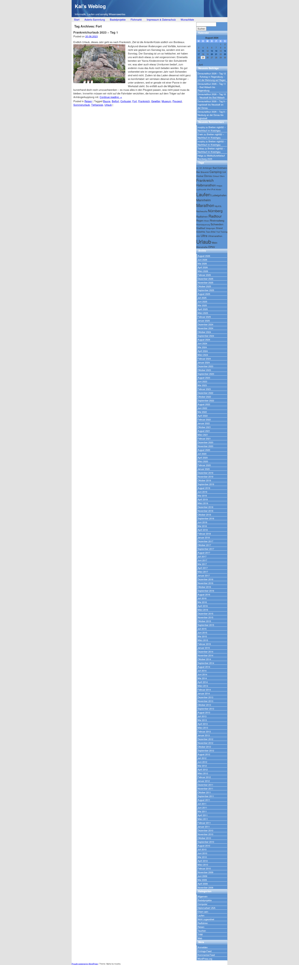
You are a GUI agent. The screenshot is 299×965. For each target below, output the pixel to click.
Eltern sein (203, 911)
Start (76, 19)
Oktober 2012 (204, 746)
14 (216, 50)
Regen (199, 220)
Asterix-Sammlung (94, 19)
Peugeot (177, 101)
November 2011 (205, 788)
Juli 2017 (202, 556)
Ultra (204, 235)
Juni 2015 (202, 632)
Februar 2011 (204, 822)
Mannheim (203, 200)
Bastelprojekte (118, 19)
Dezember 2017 (205, 541)
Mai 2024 (202, 347)
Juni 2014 (202, 674)
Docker (199, 176)
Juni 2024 (202, 343)
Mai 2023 (202, 385)
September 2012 (206, 750)
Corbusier (125, 101)
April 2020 (203, 457)
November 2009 (205, 872)
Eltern (222, 176)
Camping (216, 171)
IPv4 (209, 189)
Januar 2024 (204, 362)
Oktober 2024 (204, 332)
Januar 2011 (204, 826)
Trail (218, 232)
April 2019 (203, 499)
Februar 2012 (204, 777)
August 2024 (204, 339)
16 (225, 50)
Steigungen (210, 228)
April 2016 (203, 606)
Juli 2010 (202, 849)
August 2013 (204, 712)
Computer (202, 904)
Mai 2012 (202, 765)
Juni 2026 (202, 259)
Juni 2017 (202, 560)
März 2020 (203, 461)
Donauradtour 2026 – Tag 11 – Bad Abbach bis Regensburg (212, 87)
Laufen (203, 194)
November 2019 (205, 476)
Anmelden (203, 947)
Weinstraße (201, 247)
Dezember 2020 (205, 442)
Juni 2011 (202, 807)
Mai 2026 (202, 263)
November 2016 (205, 583)
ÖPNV (211, 247)
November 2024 (205, 328)
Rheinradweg (217, 220)
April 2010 (203, 860)
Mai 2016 (202, 602)
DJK (224, 172)
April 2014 (203, 682)
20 (212, 54)
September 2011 (206, 796)
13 (212, 50)
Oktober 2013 (204, 704)
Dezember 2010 (205, 830)
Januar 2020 (204, 469)
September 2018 (206, 518)
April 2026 (203, 267)
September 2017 (206, 548)
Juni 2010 (202, 853)
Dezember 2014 (205, 651)
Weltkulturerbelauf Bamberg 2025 (211, 157)
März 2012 (203, 773)
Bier (198, 172)
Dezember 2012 (205, 739)
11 (203, 50)
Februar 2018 (204, 533)
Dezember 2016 (205, 579)
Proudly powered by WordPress (85, 963)
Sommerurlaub (81, 105)
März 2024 (203, 354)
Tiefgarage (97, 105)
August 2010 (204, 845)
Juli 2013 (202, 716)
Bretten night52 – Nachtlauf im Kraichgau (212, 129)
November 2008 (205, 887)
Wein (214, 242)
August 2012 (204, 754)
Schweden (217, 224)
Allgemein (202, 896)
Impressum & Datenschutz (161, 19)
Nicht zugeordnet (206, 919)
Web (200, 938)
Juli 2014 (202, 670)
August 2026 (204, 256)
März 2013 (203, 727)
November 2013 (205, 701)
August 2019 (204, 488)
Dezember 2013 (205, 697)
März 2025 (203, 313)
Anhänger (207, 167)
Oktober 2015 (204, 621)
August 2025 (204, 294)
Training (223, 231)
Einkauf (216, 176)
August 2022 (204, 404)
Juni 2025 (202, 301)
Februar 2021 (204, 438)
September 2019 (206, 484)
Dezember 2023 (205, 366)
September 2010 (206, 841)
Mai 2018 (202, 526)
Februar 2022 (204, 419)
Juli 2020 (202, 453)
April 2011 (203, 815)
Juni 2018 (202, 522)
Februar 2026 (204, 275)
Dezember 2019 (205, 472)
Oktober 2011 (204, 792)
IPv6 (213, 189)
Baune (106, 101)
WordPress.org (205, 958)
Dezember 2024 (205, 324)
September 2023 (206, 373)
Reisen (88, 101)
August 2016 (204, 594)
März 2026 (203, 271)
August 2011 (204, 800)
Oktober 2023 (204, 370)
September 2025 (206, 290)
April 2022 (203, 415)
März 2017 (203, 571)
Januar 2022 (204, 423)
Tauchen (202, 930)
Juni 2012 (202, 762)
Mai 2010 (202, 857)
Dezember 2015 (205, 613)
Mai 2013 (202, 720)
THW (200, 934)
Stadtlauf (200, 228)
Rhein (206, 220)
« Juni (199, 64)
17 (199, 54)
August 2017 (204, 552)
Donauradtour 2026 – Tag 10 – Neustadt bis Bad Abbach (212, 96)
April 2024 (203, 351)
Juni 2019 (202, 491)
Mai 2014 (202, 678)
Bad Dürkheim (220, 167)
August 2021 (204, 431)
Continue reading (111, 97)
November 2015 (205, 617)
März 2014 (203, 685)
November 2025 (205, 282)
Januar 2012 (204, 781)
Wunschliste (187, 19)
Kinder (218, 189)
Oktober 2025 (204, 286)
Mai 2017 (202, 564)
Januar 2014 (204, 693)
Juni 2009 (202, 876)
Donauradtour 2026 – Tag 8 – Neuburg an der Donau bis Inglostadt (212, 115)
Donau (208, 176)
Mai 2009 (202, 879)
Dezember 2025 (205, 278)
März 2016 (203, 609)
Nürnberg (215, 210)
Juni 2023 (202, 381)
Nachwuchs (201, 211)
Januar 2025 (204, 320)
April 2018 (203, 529)
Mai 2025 (202, 305)
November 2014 (205, 655)
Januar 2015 (204, 647)
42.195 (199, 168)
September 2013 (206, 708)
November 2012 (205, 743)
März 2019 (203, 503)
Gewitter (155, 101)
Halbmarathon (206, 185)
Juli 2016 (202, 598)
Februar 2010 (204, 868)
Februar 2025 (204, 316)
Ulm (198, 236)
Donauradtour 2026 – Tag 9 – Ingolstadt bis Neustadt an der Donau (212, 104)
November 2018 (205, 510)
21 (216, 54)
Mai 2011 (202, 811)
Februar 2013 (204, 731)
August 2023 (204, 377)
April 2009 (203, 883)
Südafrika (200, 231)
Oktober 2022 (204, 396)
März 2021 (203, 434)
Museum (166, 101)
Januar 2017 (204, 575)
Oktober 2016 (204, 587)
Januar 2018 (204, 537)
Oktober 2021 (204, 427)
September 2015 (206, 625)
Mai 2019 (202, 495)
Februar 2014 (204, 689)
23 (225, 54)
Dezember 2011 (205, 784)
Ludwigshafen (218, 195)
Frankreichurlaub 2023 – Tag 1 (95, 32)
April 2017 (203, 567)
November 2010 (205, 834)
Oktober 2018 (204, 514)
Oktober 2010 (204, 838)
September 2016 (206, 590)
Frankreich (144, 101)
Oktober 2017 (204, 545)
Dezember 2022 (205, 392)
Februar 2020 (204, 465)
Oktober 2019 (204, 480)
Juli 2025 (202, 297)
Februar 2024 (204, 358)
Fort (134, 101)
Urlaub (108, 105)
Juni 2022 (202, 408)
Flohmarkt (136, 19)
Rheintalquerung (203, 224)
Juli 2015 (202, 628)
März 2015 (203, 640)
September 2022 (206, 400)
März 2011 (203, 819)
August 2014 (204, 666)
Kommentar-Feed (206, 955)
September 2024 (206, 335)
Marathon (205, 205)
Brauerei (205, 172)
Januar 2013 (204, 735)
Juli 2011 (202, 803)
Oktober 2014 (204, 659)
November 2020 (205, 446)
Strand (219, 228)
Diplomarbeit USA (206, 907)
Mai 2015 (202, 636)
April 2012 (203, 769)
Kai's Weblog (90, 6)
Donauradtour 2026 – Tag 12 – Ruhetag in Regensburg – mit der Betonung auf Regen (212, 77)
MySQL (218, 206)
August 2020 (204, 450)
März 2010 (203, 864)
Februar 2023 (204, 389)
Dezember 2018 (205, 507)
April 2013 (203, 723)
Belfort (115, 101)
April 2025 (203, 309)
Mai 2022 (202, 411)
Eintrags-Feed (204, 951)
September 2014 (206, 663)
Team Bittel (211, 231)
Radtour (215, 216)
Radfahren (202, 216)
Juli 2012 (202, 758)
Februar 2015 (204, 644)
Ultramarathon (215, 236)
